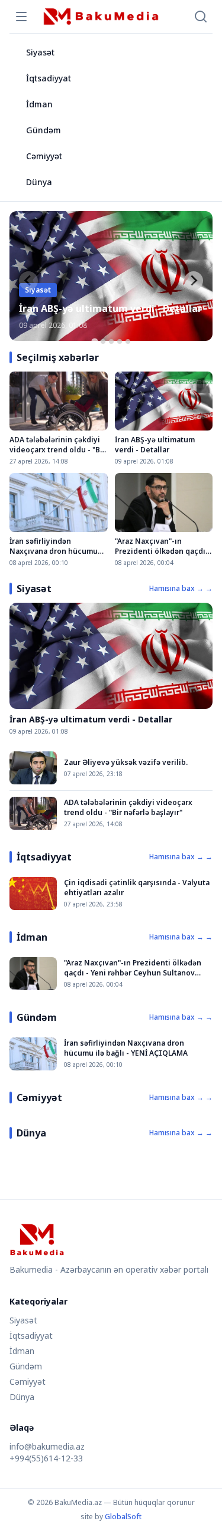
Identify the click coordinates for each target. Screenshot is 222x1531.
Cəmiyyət (44, 156)
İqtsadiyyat (48, 78)
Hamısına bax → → (181, 588)
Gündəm (43, 130)
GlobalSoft (123, 1517)
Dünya (39, 182)
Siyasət (40, 52)
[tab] (94, 341)
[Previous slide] (28, 280)
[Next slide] (193, 280)
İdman (39, 104)
